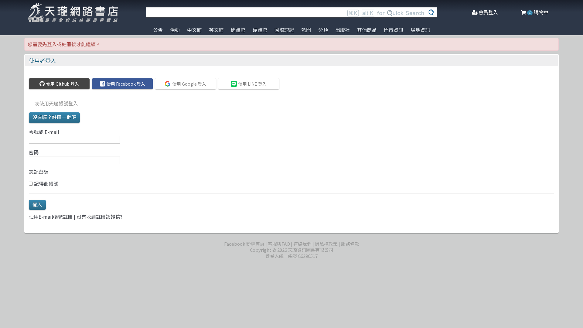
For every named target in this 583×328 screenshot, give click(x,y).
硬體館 (260, 29)
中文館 (194, 29)
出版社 (342, 29)
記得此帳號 (45, 183)
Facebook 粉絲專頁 (244, 244)
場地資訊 (420, 29)
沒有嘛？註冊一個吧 (54, 117)
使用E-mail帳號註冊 (51, 216)
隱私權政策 (326, 244)
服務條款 (350, 244)
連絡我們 (302, 244)
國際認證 (284, 29)
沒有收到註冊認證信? (99, 216)
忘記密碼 (38, 172)
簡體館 (238, 29)
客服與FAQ (279, 244)
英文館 (216, 29)
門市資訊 (393, 29)
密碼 (34, 152)
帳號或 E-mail (44, 131)
